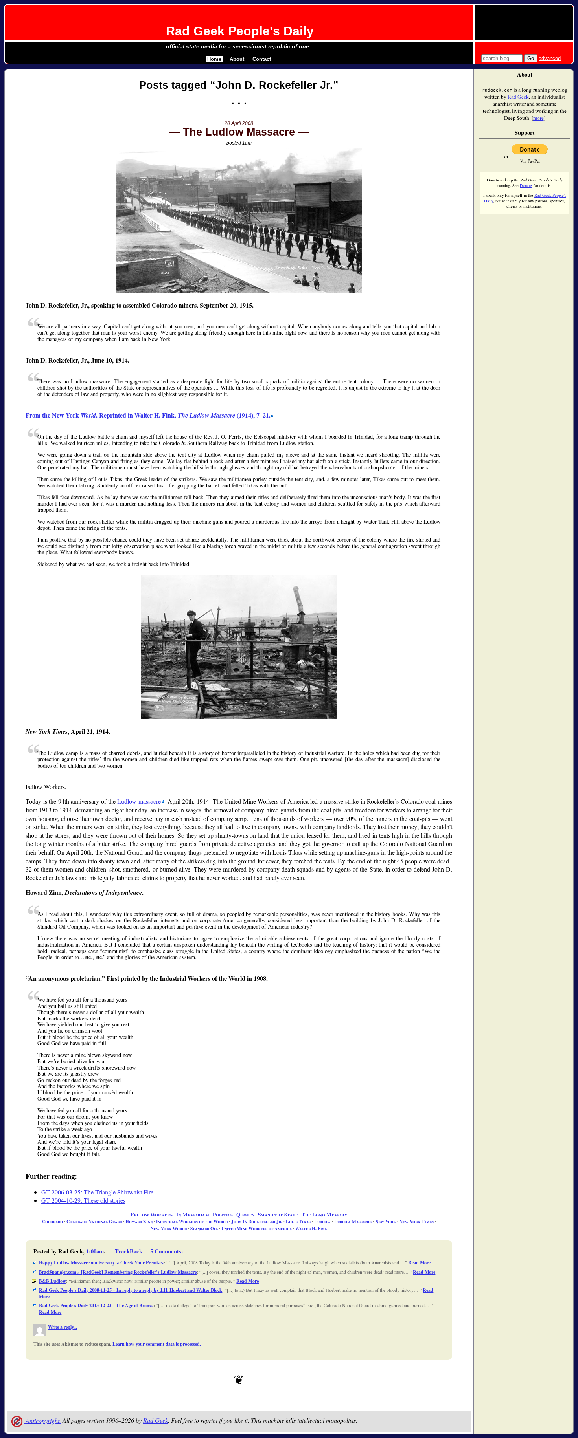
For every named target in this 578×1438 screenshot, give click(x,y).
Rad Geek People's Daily (240, 31)
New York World (169, 1228)
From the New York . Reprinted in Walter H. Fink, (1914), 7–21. (148, 414)
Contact (261, 59)
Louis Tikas (298, 1221)
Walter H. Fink (311, 1228)
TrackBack (128, 1251)
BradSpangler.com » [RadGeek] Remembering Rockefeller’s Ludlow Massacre (118, 1272)
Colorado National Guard (94, 1221)
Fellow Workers (152, 1214)
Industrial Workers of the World (192, 1221)
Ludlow (322, 1221)
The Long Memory (325, 1214)
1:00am (95, 1251)
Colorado (52, 1221)
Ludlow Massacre (353, 1221)
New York (385, 1221)
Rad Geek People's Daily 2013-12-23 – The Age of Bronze (96, 1305)
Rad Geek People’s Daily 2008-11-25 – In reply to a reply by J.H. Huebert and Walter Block (130, 1290)
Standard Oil (204, 1228)
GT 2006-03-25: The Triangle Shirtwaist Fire (97, 1192)
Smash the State (278, 1214)
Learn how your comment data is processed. (156, 1344)
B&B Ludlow (52, 1281)
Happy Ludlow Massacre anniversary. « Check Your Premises (101, 1262)
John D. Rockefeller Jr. (256, 1221)
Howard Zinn (139, 1221)
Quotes (245, 1214)
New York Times (416, 1221)
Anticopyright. (42, 1420)
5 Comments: (166, 1251)
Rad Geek (155, 1420)
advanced (550, 58)
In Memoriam (192, 1214)
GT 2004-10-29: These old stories (83, 1200)
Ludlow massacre (139, 801)
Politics (223, 1214)
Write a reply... (62, 1327)
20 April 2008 (239, 123)
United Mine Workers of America (256, 1228)
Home (214, 59)
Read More (419, 1262)
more (538, 117)
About (237, 59)
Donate (526, 185)
